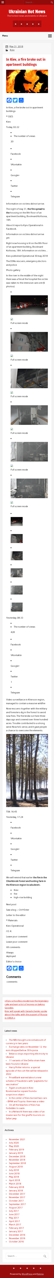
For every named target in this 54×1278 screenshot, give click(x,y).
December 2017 (17, 1194)
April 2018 (14, 1180)
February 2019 (16, 1149)
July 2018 (14, 1170)
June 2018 (14, 1173)
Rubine (40, 1274)
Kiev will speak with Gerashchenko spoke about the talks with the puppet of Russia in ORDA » (26, 1014)
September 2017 (17, 1204)
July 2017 (14, 1211)
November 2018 (17, 1159)
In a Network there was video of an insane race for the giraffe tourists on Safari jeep (25, 1115)
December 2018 (17, 1156)
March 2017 (15, 1224)
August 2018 (16, 1166)
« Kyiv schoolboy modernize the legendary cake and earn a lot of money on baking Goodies (26, 1004)
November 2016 (17, 1238)
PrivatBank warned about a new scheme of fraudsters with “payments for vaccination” (27, 1081)
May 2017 (14, 1218)
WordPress (27, 1274)
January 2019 (16, 1153)
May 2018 (14, 1177)
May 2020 (14, 1146)
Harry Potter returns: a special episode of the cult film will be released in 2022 (27, 1071)
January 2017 (16, 1231)
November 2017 (17, 1197)
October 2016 (16, 1241)
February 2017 (16, 1228)
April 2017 (14, 1221)
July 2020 (14, 1142)
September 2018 (17, 1163)
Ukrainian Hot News (27, 11)
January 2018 (16, 1190)
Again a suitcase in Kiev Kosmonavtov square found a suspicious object (21, 1091)
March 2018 (15, 1183)
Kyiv (12, 50)
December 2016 (17, 1235)
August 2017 (16, 1207)
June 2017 (14, 1214)
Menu (5, 35)
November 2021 (17, 1139)
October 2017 (16, 1200)
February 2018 (16, 1187)
